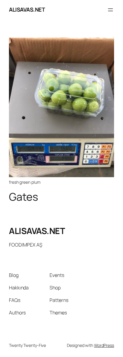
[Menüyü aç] (110, 9)
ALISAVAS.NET (27, 9)
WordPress (104, 345)
